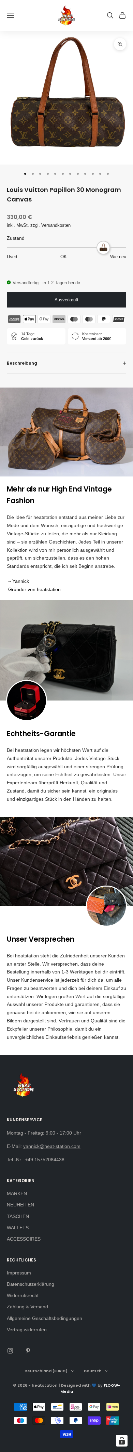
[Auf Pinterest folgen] (28, 1350)
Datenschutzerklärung (30, 1284)
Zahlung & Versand (27, 1306)
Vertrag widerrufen (27, 1329)
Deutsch (93, 1371)
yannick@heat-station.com (51, 1146)
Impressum (19, 1273)
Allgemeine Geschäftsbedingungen (44, 1318)
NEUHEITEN (20, 1204)
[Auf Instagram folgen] (10, 1350)
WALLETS (18, 1227)
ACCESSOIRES (24, 1239)
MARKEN (17, 1193)
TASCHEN (18, 1216)
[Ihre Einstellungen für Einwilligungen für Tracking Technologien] (122, 1441)
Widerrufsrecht (23, 1295)
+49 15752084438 (44, 1159)
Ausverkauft (66, 299)
